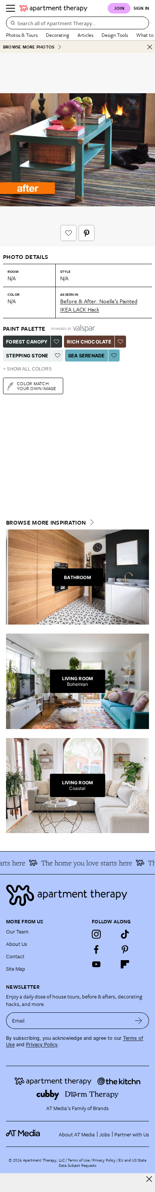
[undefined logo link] (53, 8)
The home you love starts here (82, 862)
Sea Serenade (86, 356)
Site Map (15, 969)
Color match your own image (36, 386)
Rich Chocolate (89, 342)
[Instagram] (96, 934)
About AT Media (77, 1134)
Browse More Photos (28, 47)
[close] (149, 1179)
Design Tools (115, 35)
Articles (85, 35)
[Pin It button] (86, 233)
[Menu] (10, 8)
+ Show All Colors (27, 369)
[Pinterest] (124, 949)
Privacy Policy (42, 1044)
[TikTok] (124, 934)
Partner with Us (131, 1134)
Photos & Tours (22, 35)
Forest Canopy (26, 342)
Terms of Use (79, 1160)
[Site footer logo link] (77, 895)
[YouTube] (96, 964)
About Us (16, 944)
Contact (15, 956)
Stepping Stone (27, 356)
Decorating (57, 35)
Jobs (104, 1134)
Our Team (17, 931)
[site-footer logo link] (23, 1134)
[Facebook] (96, 949)
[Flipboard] (124, 964)
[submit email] (138, 1020)
